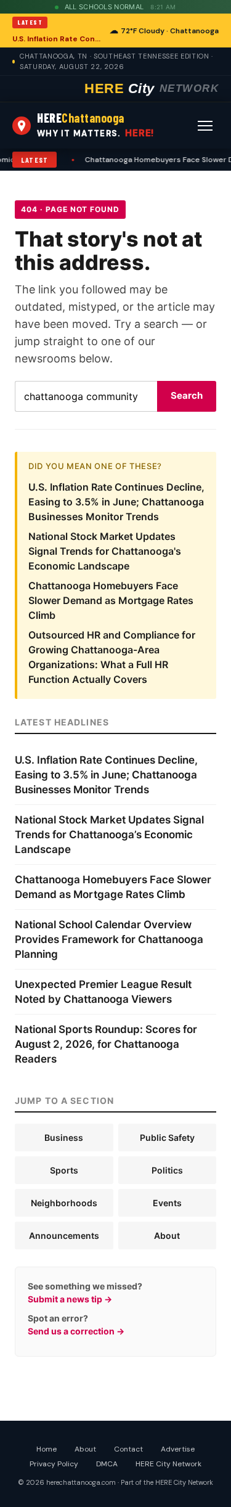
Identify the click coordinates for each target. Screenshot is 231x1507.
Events (167, 1203)
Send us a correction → (76, 1331)
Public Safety (167, 1137)
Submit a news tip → (70, 1299)
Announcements (64, 1235)
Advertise (178, 1449)
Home (46, 1449)
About (167, 1235)
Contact (128, 1449)
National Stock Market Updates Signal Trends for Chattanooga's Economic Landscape (104, 551)
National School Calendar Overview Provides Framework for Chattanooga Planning (109, 939)
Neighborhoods (64, 1203)
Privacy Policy (54, 1464)
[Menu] (205, 126)
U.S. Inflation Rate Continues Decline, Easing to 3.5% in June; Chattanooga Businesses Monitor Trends (57, 39)
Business (63, 1137)
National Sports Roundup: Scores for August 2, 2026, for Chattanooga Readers (106, 1044)
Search (187, 395)
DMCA (107, 1464)
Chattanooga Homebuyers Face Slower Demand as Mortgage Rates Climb (110, 600)
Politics (167, 1170)
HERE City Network (168, 1464)
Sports (64, 1170)
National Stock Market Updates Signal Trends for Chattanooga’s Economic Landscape (109, 835)
